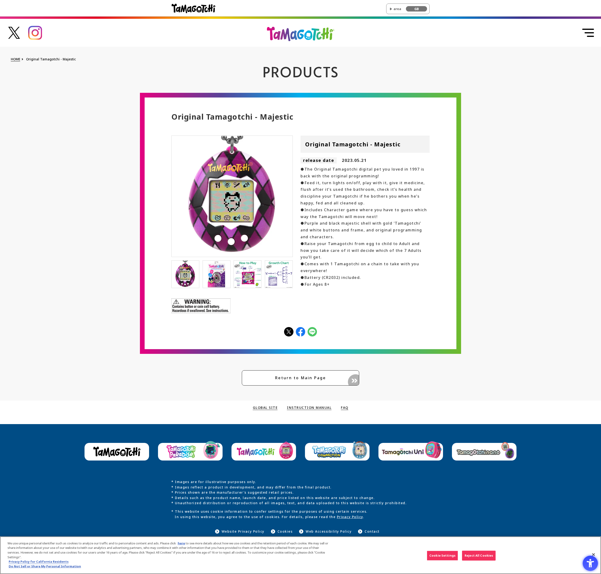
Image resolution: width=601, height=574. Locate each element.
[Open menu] (588, 33)
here (181, 543)
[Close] (593, 554)
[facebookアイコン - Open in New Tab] (300, 331)
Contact (372, 531)
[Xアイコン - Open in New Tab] (288, 331)
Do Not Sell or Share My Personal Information (45, 566)
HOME (15, 59)
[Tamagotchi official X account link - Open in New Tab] (14, 32)
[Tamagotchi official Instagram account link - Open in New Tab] (35, 32)
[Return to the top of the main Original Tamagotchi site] (300, 33)
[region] (300, 555)
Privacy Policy (350, 517)
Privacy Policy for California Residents (39, 561)
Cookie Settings (442, 555)
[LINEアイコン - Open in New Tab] (312, 331)
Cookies (285, 531)
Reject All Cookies (479, 555)
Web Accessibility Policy (328, 531)
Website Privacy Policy (243, 531)
